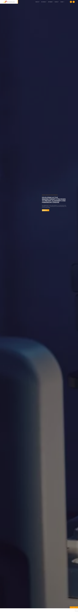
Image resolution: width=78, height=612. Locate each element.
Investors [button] (56, 1)
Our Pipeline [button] (50, 1)
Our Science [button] (43, 1)
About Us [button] (37, 1)
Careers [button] (62, 1)
